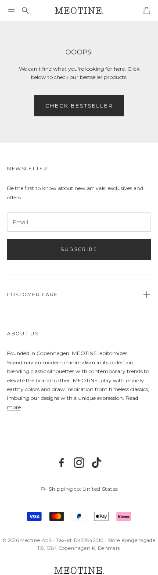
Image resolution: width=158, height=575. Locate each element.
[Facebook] (61, 462)
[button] (11, 10)
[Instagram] (79, 462)
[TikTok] (96, 462)
